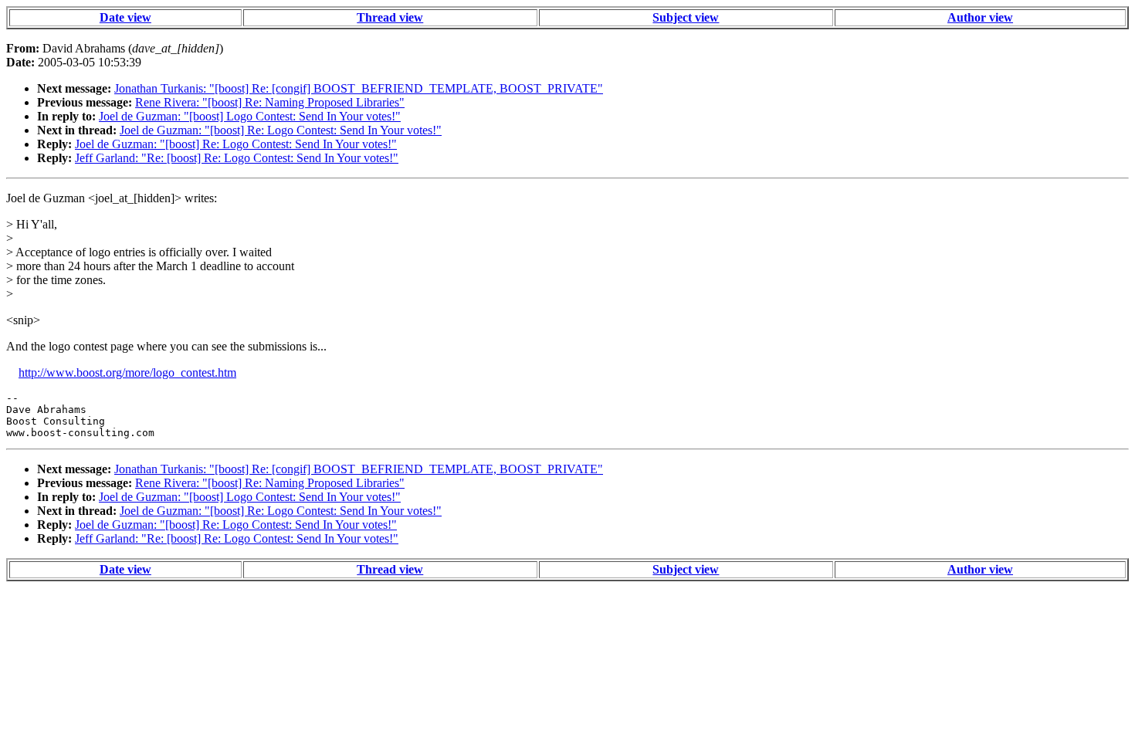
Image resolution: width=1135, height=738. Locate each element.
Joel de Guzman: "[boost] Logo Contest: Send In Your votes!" (250, 116)
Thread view (390, 17)
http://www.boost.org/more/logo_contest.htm (127, 372)
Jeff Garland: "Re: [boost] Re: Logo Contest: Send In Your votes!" (236, 157)
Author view (980, 17)
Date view (125, 17)
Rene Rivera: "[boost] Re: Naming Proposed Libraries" (270, 102)
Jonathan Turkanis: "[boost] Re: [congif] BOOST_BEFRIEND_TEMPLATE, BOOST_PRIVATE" (358, 88)
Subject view (685, 17)
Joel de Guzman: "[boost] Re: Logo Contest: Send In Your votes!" (281, 130)
